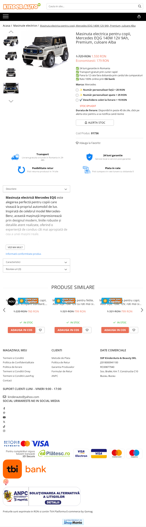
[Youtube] (4, 417)
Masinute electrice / (26, 25)
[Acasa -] (22, 6)
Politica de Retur (61, 362)
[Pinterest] (4, 413)
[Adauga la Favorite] (40, 330)
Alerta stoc (96, 122)
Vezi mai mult (15, 247)
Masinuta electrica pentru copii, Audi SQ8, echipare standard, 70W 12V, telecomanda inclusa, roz (26, 302)
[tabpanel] (45, 50)
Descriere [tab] (11, 188)
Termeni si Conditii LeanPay (18, 376)
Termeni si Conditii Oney (16, 371)
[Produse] (6, 17)
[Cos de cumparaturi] (139, 16)
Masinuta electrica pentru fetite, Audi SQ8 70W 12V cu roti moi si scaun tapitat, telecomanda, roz (73, 302)
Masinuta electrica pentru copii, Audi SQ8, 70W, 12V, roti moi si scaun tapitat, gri (119, 302)
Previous (11, 32)
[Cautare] (139, 6)
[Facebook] (4, 408)
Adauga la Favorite (90, 143)
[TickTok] (4, 426)
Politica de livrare (12, 367)
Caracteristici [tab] (13, 262)
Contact (7, 380)
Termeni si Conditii (13, 358)
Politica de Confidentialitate (18, 362)
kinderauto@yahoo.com (23, 397)
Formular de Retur (62, 371)
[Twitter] (4, 422)
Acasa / (8, 25)
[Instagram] (4, 431)
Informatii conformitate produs (23, 254)
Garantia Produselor (63, 367)
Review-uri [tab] (13, 269)
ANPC (55, 376)
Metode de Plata (61, 358)
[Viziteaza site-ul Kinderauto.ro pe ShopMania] (73, 522)
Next (11, 101)
